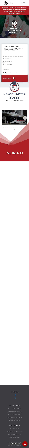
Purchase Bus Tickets (14, 409)
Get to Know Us (14, 429)
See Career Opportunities (14, 431)
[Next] (25, 118)
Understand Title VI (14, 437)
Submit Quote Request (14, 414)
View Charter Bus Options (14, 417)
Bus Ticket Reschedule (14, 412)
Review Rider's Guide (14, 434)
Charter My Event (14, 420)
